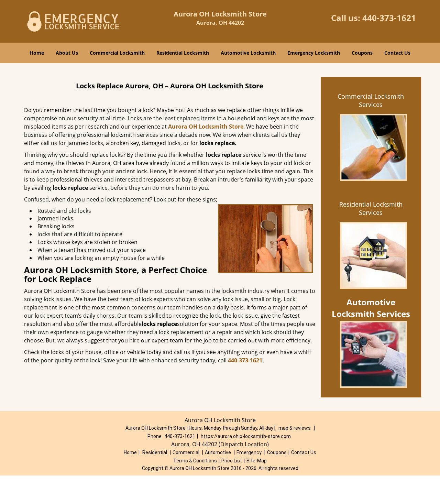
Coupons (362, 53)
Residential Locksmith (182, 53)
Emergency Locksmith (313, 53)
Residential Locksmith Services (371, 208)
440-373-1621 (389, 17)
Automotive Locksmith (248, 53)
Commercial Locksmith (117, 53)
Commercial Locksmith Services (371, 100)
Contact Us (397, 53)
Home (37, 53)
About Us (67, 53)
